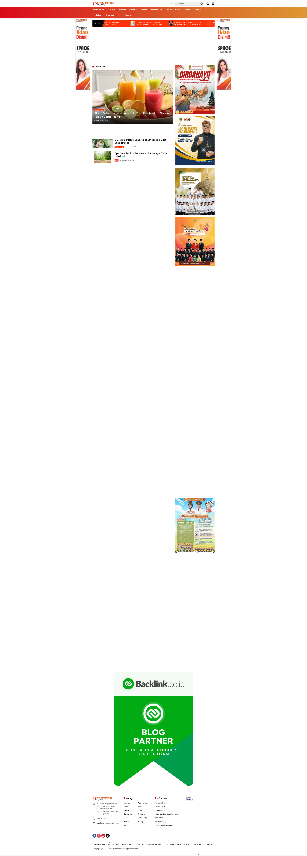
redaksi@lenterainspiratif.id (108, 823)
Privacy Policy (160, 821)
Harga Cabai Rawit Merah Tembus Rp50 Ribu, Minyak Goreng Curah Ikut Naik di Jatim (191, 23)
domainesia (128, 814)
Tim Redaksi (160, 806)
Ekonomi (141, 814)
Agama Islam (143, 802)
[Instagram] (99, 835)
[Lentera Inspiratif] (103, 3)
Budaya (127, 810)
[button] (201, 4)
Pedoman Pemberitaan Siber (167, 814)
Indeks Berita (160, 810)
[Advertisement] (83, 54)
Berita (126, 806)
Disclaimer (159, 817)
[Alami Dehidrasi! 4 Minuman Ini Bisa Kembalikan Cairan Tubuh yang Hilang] (132, 97)
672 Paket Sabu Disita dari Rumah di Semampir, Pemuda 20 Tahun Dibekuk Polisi (152, 23)
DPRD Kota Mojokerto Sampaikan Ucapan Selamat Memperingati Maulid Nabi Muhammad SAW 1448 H (115, 23)
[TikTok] (108, 835)
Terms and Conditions (164, 825)
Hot (125, 825)
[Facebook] (94, 835)
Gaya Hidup (99, 110)
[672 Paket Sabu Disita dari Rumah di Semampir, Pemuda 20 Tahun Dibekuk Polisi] (135, 23)
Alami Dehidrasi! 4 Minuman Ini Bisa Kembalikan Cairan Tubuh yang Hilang (131, 115)
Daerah (141, 810)
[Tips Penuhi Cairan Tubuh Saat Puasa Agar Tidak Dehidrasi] (102, 157)
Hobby (140, 821)
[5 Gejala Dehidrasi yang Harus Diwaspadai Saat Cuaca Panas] (102, 143)
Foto (125, 817)
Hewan (126, 821)
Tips (116, 160)
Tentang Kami (161, 802)
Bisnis (140, 806)
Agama (127, 802)
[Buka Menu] (213, 3)
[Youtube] (103, 835)
